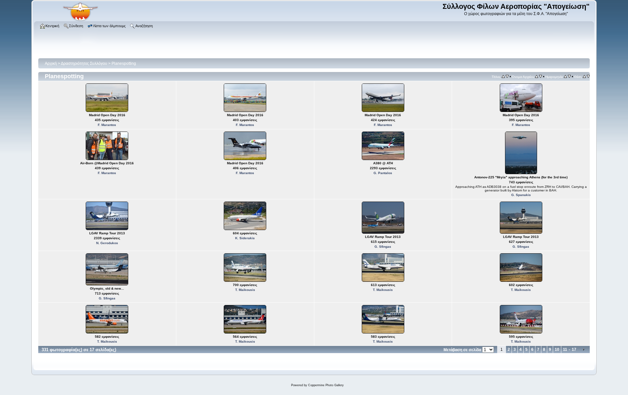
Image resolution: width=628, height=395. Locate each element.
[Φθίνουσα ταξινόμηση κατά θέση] (588, 76)
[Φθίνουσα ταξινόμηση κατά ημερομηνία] (569, 76)
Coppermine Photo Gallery (326, 385)
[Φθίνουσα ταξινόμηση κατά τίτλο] (507, 76)
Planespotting (124, 63)
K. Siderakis (245, 238)
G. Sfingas (383, 246)
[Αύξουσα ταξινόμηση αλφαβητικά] (536, 76)
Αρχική (51, 63)
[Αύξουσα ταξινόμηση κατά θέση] (584, 76)
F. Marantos (107, 125)
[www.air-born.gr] (80, 20)
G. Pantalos (383, 173)
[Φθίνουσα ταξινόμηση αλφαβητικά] (540, 76)
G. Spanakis (521, 195)
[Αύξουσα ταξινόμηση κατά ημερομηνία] (565, 76)
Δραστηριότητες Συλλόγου (84, 63)
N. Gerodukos (107, 243)
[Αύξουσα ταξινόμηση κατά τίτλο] (503, 76)
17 (574, 349)
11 (565, 349)
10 (557, 349)
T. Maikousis (245, 290)
